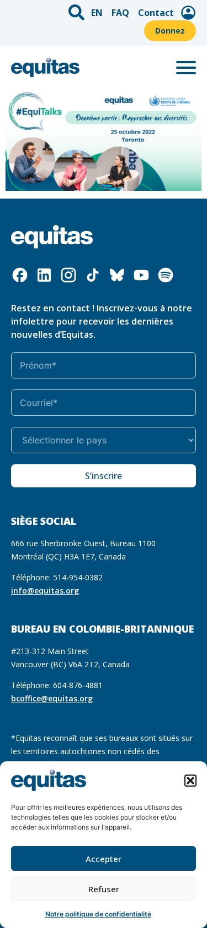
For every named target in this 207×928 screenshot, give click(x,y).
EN (97, 13)
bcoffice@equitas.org (52, 698)
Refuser (103, 888)
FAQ (120, 13)
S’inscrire (103, 476)
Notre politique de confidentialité (98, 914)
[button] (190, 780)
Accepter (103, 858)
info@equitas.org (45, 590)
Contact (156, 13)
